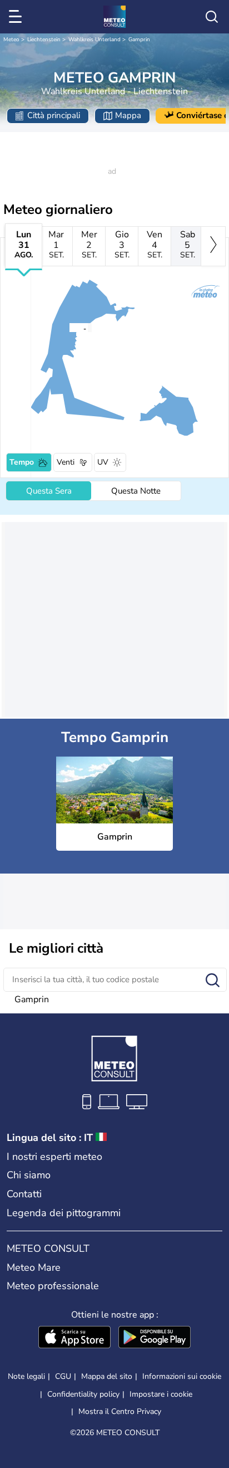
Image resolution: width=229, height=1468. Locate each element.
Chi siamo (29, 1175)
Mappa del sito (106, 1376)
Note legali (26, 1376)
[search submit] (213, 981)
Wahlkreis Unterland (94, 39)
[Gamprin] (68, 327)
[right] (213, 246)
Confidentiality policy (83, 1394)
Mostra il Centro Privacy (119, 1411)
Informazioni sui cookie (181, 1376)
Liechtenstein (44, 39)
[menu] (17, 17)
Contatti (24, 1194)
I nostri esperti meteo (54, 1156)
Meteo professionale (53, 1286)
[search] (212, 17)
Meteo (11, 39)
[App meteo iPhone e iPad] (74, 1338)
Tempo (21, 462)
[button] (72, 327)
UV (102, 462)
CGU (63, 1376)
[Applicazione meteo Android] (154, 1338)
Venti (65, 462)
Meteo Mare (34, 1267)
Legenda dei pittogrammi (64, 1213)
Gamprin (139, 39)
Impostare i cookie (161, 1394)
